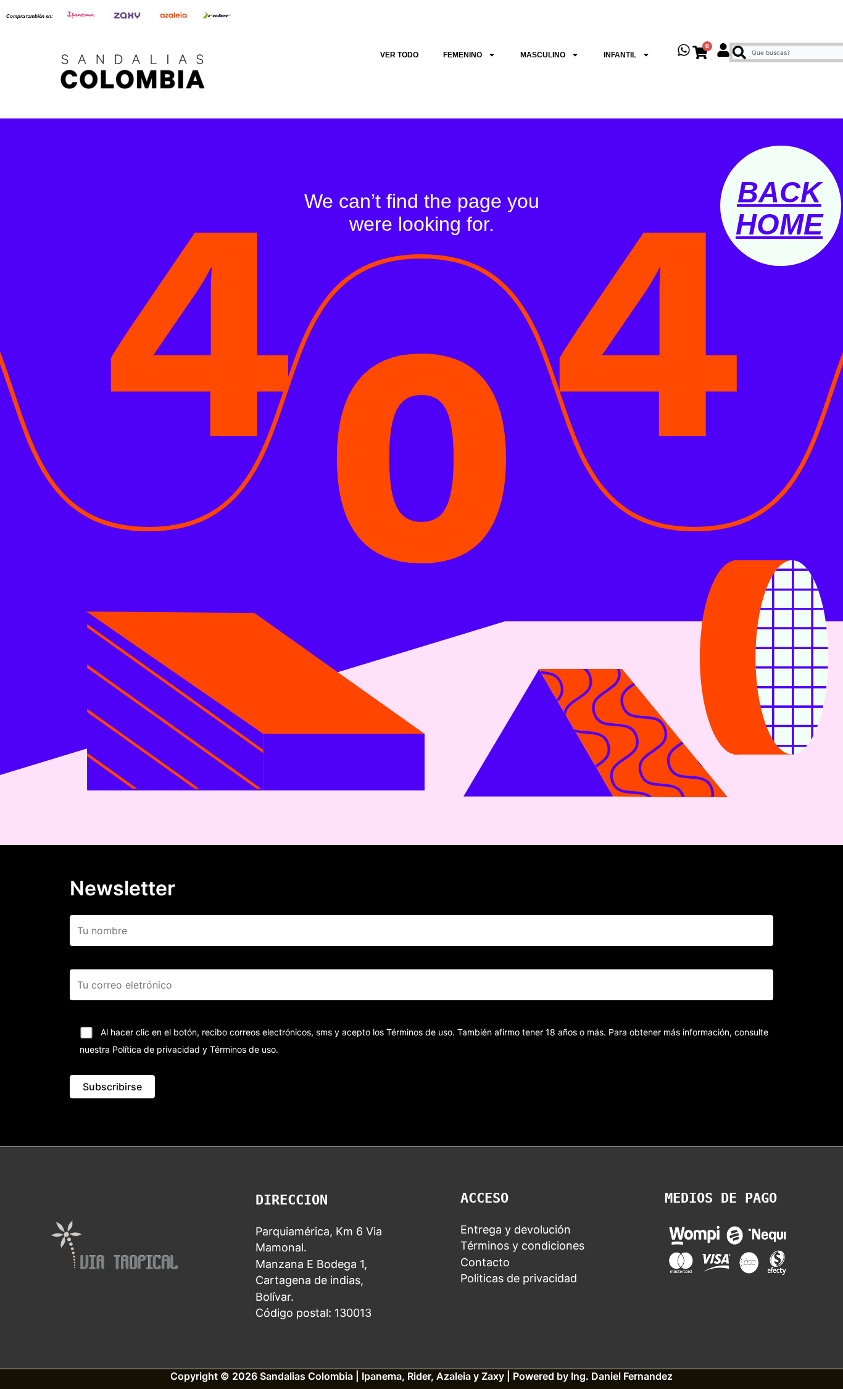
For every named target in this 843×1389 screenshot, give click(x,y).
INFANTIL (620, 55)
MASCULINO (542, 55)
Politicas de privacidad (518, 1278)
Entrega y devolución (515, 1229)
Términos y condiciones (522, 1245)
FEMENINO (462, 55)
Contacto (485, 1262)
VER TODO (399, 55)
